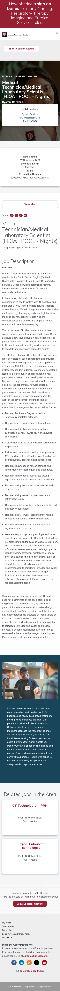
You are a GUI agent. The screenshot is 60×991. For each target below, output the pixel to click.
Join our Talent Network (30, 903)
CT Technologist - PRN (30, 805)
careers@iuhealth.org (35, 956)
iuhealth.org (7, 937)
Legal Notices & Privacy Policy (16, 933)
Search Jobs (8, 926)
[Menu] (57, 33)
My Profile (6, 922)
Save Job (30, 204)
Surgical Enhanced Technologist (30, 846)
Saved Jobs (7, 930)
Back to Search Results (21, 48)
